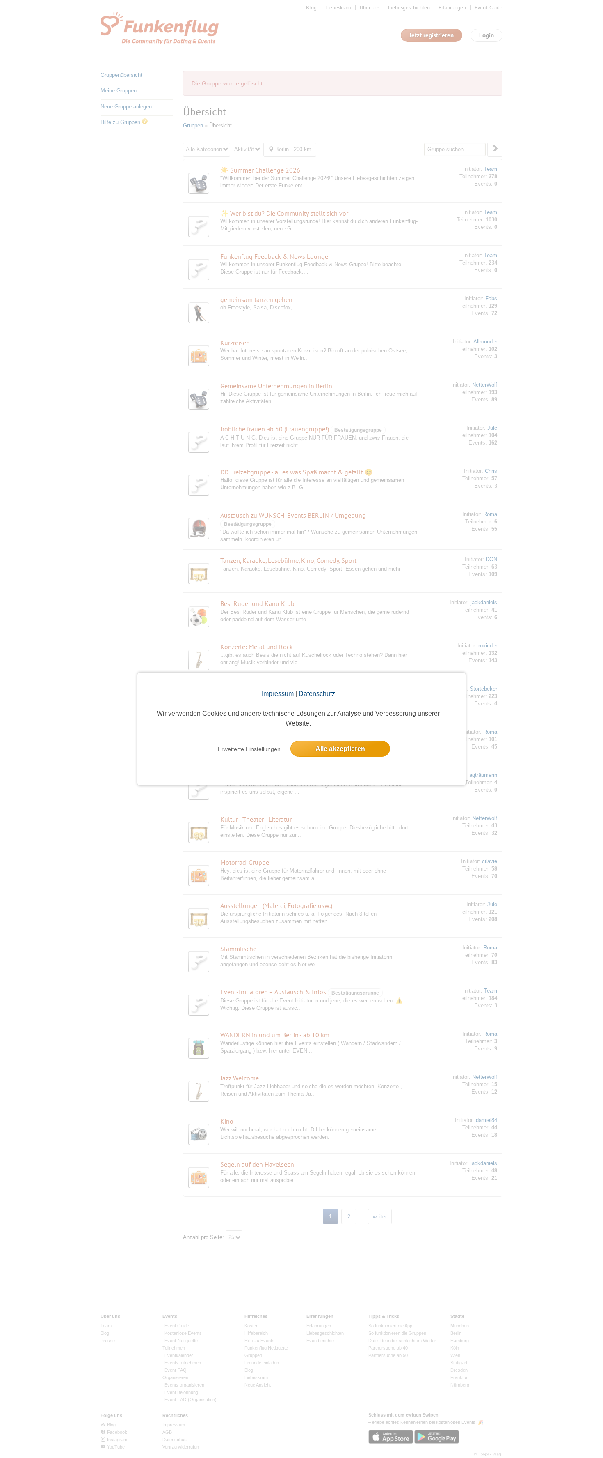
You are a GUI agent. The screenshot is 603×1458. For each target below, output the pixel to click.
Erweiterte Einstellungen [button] (249, 749)
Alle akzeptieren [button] (340, 748)
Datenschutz (317, 693)
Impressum (278, 693)
